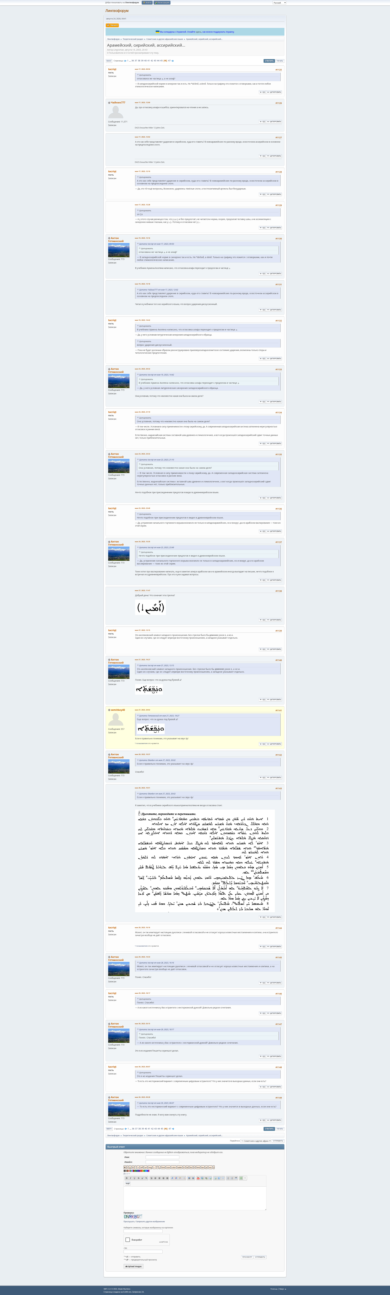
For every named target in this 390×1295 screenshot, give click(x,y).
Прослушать (129, 1221)
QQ (263, 92)
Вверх (109, 1129)
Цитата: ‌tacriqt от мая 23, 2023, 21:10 (156, 459)
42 (152, 60)
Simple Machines (124, 1289)
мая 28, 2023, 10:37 (142, 754)
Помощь (273, 1289)
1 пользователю (141, 743)
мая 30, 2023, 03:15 (142, 1023)
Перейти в (234, 1140)
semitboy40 (118, 710)
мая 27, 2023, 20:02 (142, 710)
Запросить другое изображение (150, 1221)
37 (136, 60)
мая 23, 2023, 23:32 (142, 454)
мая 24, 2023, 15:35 (142, 541)
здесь (198, 31)
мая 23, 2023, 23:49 (142, 508)
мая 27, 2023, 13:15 (142, 630)
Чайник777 (118, 102)
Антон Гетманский (116, 239)
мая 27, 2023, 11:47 (142, 590)
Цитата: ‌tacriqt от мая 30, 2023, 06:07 (156, 1103)
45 (161, 60)
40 (145, 60)
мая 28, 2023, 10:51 (142, 788)
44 (158, 60)
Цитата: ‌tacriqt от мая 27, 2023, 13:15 (156, 665)
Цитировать (275, 92)
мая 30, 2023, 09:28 (142, 1097)
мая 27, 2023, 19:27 (142, 659)
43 (155, 60)
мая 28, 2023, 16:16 (142, 927)
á (124, 1173)
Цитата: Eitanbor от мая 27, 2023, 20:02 (157, 760)
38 (139, 60)
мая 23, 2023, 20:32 (142, 369)
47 (169, 60)
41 (148, 60)
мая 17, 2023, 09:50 (142, 69)
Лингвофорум (117, 11)
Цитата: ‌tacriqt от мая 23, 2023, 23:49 (156, 547)
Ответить (269, 61)
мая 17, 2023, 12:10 (142, 171)
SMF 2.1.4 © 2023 (110, 1289)
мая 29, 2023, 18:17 (142, 993)
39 (142, 60)
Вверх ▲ (282, 1289)
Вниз (108, 61)
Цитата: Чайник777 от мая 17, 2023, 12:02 (158, 289)
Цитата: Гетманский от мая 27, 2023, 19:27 (159, 715)
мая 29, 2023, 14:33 (142, 957)
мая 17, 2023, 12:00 (142, 102)
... (130, 60)
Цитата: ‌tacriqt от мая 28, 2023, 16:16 (156, 962)
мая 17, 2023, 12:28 (142, 204)
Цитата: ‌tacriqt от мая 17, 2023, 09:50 (156, 244)
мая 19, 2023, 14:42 (142, 320)
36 (132, 60)
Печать (280, 61)
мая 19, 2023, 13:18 (142, 284)
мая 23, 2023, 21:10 (142, 412)
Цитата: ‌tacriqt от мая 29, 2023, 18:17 (156, 1029)
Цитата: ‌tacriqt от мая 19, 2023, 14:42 (156, 374)
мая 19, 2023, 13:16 (142, 238)
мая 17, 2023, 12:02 (142, 137)
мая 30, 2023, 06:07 (142, 1066)
